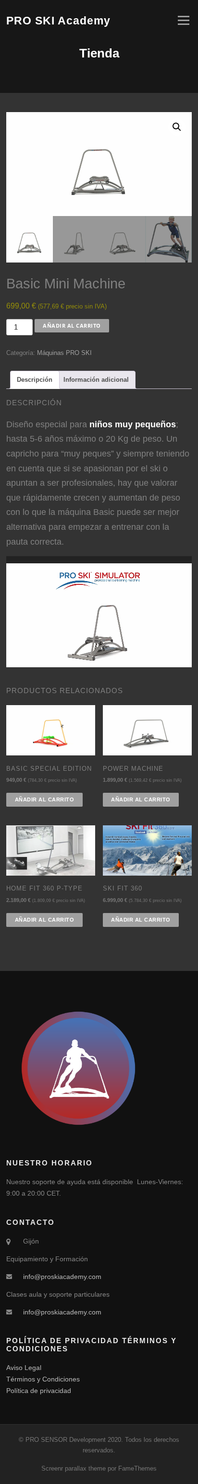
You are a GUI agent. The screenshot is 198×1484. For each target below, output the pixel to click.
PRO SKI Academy (58, 20)
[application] (99, 608)
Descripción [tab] (34, 379)
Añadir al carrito (72, 325)
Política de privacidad (38, 1390)
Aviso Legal (23, 1367)
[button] (177, 127)
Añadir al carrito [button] (44, 799)
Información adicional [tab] (96, 379)
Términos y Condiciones (43, 1379)
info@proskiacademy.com (62, 1276)
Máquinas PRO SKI (64, 352)
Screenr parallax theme (73, 1468)
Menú (182, 20)
